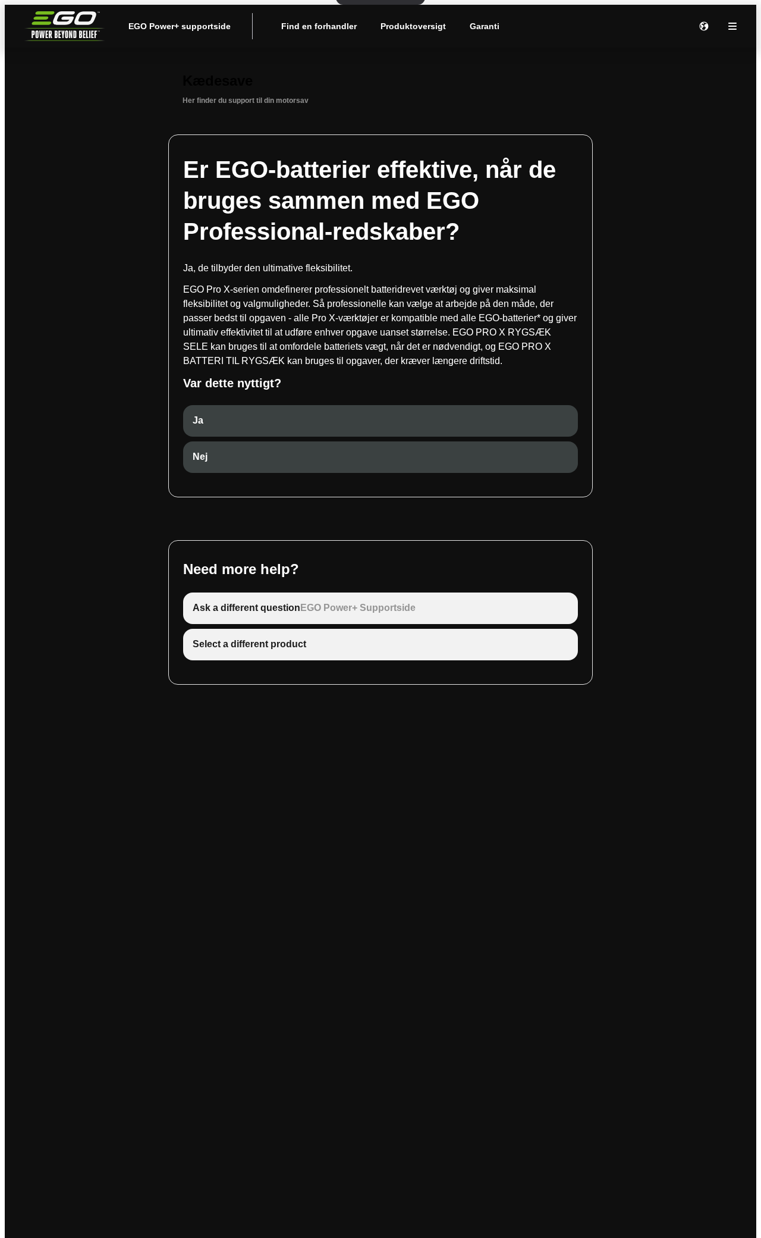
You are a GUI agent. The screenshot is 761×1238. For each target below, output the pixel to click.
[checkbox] (380, 421)
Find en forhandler (319, 26)
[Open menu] (732, 26)
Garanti (484, 26)
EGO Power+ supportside (179, 26)
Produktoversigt (413, 26)
